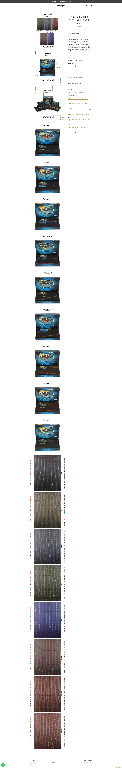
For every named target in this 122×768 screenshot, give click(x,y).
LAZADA (53, 762)
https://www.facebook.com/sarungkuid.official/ (80, 110)
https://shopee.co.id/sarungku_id (76, 92)
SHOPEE (31, 764)
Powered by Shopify (87, 762)
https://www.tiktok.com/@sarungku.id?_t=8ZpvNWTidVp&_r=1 (77, 128)
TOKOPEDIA (32, 760)
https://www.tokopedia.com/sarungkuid (78, 98)
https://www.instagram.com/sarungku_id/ (78, 114)
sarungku (61, 6)
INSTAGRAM (32, 762)
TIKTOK (52, 764)
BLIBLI (52, 760)
